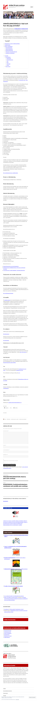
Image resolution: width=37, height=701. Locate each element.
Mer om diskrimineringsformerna (8, 293)
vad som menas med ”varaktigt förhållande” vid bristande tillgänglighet (14, 270)
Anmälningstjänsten (7, 300)
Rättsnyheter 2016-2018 (8, 635)
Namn (4, 445)
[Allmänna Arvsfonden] (10, 645)
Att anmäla (6, 55)
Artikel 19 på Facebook (9, 619)
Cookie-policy (17, 699)
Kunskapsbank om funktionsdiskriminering (14, 628)
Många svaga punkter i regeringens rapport (10, 597)
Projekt (4, 695)
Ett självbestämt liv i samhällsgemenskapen (21, 568)
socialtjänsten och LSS (19, 370)
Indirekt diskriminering (9, 49)
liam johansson (6, 609)
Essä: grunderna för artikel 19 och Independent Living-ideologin (14, 595)
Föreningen (5, 693)
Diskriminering (13, 419)
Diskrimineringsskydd (7, 631)
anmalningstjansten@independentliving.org (14, 402)
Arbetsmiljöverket (6, 388)
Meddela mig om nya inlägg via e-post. (9, 463)
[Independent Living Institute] (9, 656)
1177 (19, 372)
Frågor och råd (8, 66)
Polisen (8, 65)
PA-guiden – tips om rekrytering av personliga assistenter (13, 586)
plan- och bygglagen (23, 352)
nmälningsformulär (25, 28)
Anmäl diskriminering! (7, 690)
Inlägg (4, 688)
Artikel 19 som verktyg (16, 5)
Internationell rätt (6, 634)
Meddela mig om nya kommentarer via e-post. (10, 460)
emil (5, 419)
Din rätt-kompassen (6, 333)
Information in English (9, 665)
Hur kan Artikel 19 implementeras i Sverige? (17, 609)
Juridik (17, 419)
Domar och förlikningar (7, 633)
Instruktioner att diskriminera (10, 53)
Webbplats (5, 454)
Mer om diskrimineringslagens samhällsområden (10, 172)
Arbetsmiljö (8, 63)
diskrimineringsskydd (22, 419)
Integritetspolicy (5, 501)
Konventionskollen (6, 340)
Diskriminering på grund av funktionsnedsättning (12, 43)
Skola (7, 62)
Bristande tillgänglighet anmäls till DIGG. (9, 362)
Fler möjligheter (8, 57)
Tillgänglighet (9, 58)
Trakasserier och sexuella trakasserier (11, 51)
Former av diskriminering (9, 46)
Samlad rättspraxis (7, 637)
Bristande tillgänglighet (9, 50)
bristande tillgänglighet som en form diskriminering (11, 266)
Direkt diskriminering (9, 47)
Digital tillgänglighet (10, 59)
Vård (7, 61)
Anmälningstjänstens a (18, 28)
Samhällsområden (7, 44)
